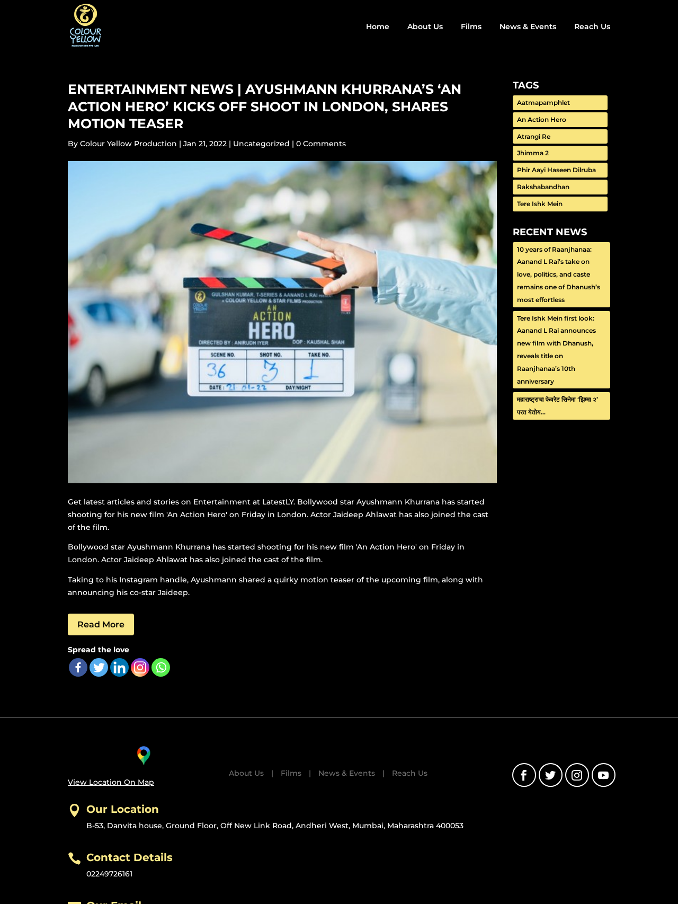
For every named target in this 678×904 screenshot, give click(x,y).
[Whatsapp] (160, 667)
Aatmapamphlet (543, 103)
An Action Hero (541, 119)
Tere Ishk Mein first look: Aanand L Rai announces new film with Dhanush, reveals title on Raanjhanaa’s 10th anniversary (556, 349)
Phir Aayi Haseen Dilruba (556, 170)
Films (471, 26)
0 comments (321, 143)
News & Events (527, 26)
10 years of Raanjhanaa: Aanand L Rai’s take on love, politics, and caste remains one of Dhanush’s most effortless (558, 274)
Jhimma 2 (533, 153)
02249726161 (109, 874)
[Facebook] (78, 667)
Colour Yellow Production (128, 143)
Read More (100, 624)
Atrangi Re (533, 136)
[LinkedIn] (119, 667)
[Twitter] (99, 667)
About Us (425, 26)
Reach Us (592, 26)
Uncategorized (261, 143)
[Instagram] (140, 667)
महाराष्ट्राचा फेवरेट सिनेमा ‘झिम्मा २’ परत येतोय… (557, 405)
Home (377, 26)
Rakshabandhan (543, 187)
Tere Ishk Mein (540, 204)
